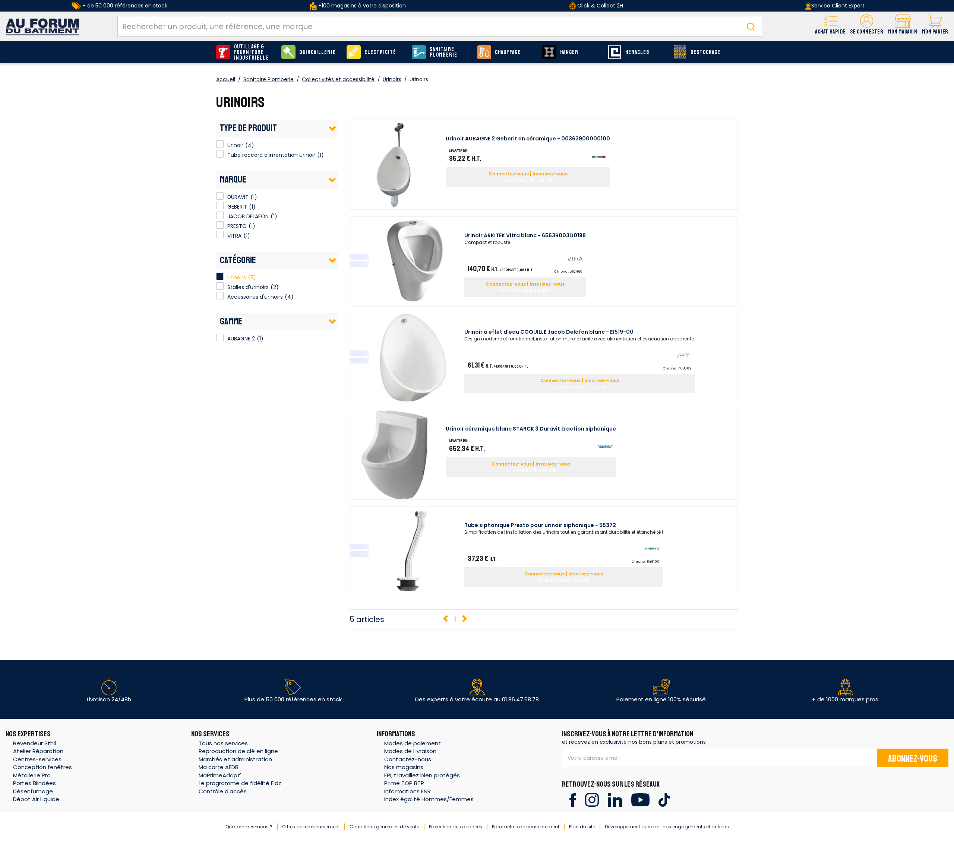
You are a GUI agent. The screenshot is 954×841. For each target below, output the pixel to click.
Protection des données (455, 826)
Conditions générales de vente (384, 826)
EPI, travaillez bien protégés (422, 775)
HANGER (569, 52)
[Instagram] (592, 799)
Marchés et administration (235, 759)
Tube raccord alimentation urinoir (220, 154)
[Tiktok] (664, 799)
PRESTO (220, 225)
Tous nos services (223, 743)
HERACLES (637, 52)
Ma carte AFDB (218, 767)
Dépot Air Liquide (36, 799)
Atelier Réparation (38, 751)
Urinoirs (392, 79)
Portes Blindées (34, 783)
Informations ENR (407, 791)
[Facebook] (572, 799)
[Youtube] (640, 799)
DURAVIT (220, 196)
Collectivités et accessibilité (338, 79)
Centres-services (37, 759)
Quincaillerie (317, 52)
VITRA (220, 234)
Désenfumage (33, 791)
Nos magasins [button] (403, 767)
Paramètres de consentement (525, 826)
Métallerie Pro (32, 775)
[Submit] (750, 26)
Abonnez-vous (912, 759)
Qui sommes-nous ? (248, 826)
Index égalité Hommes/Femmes (429, 799)
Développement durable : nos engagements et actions (667, 826)
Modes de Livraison (410, 751)
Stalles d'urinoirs (248, 287)
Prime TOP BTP (404, 783)
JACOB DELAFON (220, 215)
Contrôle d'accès (223, 791)
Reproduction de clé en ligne (238, 751)
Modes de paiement (412, 743)
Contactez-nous (407, 759)
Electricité (380, 52)
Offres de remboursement (311, 826)
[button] (866, 26)
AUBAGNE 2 (220, 337)
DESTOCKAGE (706, 52)
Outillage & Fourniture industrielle (251, 52)
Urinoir (220, 144)
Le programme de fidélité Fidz (240, 783)
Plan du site (582, 826)
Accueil (225, 79)
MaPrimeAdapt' (220, 775)
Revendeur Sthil (34, 743)
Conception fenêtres (42, 767)
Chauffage (508, 52)
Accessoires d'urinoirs (255, 297)
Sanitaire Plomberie (443, 52)
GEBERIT (220, 205)
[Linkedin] (615, 799)
